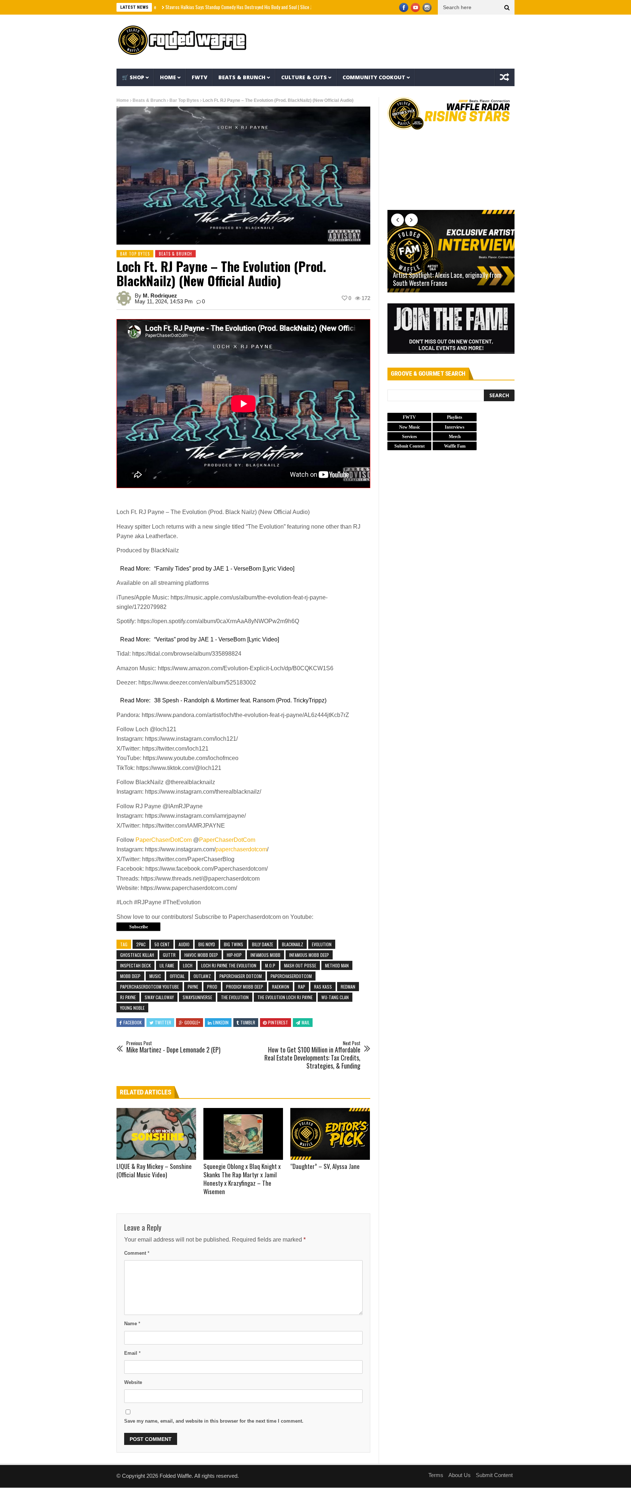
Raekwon (280, 986)
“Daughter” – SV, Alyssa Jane (325, 1166)
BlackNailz (292, 944)
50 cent (162, 944)
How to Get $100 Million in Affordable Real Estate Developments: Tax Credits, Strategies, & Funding (312, 1055)
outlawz (202, 976)
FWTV (199, 77)
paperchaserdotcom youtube (149, 986)
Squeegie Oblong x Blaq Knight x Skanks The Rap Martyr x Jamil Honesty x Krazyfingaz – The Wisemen (242, 1179)
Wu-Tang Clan (335, 997)
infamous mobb (265, 955)
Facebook (132, 1022)
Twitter (163, 1022)
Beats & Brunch (241, 77)
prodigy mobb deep (244, 986)
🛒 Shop (133, 77)
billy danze (262, 944)
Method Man (337, 965)
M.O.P (270, 965)
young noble (132, 1008)
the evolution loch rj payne (285, 997)
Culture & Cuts (304, 77)
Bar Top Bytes (184, 100)
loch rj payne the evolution (228, 965)
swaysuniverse (197, 997)
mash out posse (300, 965)
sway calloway (159, 997)
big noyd (206, 944)
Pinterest (278, 1022)
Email (132, 1353)
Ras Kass (323, 986)
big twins (233, 944)
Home (168, 77)
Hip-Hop (234, 955)
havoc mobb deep (201, 955)
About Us (459, 1475)
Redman (348, 986)
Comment (136, 1253)
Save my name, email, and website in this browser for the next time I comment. (213, 1421)
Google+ (192, 1022)
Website (133, 1382)
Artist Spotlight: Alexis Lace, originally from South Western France (447, 279)
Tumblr (247, 1022)
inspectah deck (135, 965)
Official (177, 976)
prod (212, 986)
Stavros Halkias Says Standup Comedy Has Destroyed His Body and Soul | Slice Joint (205, 7)
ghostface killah (137, 955)
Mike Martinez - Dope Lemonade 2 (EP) (173, 1047)
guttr (169, 955)
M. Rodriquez (160, 295)
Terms (435, 1475)
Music (155, 976)
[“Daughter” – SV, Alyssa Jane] (330, 1134)
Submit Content (494, 1475)
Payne (193, 986)
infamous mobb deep (309, 955)
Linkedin (221, 1022)
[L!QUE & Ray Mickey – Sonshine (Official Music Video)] (156, 1134)
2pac (141, 944)
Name (132, 1323)
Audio (184, 944)
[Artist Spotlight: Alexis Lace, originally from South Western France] (451, 251)
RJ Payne (128, 997)
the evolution (235, 997)
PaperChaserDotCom (163, 840)
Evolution (322, 944)
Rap (301, 986)
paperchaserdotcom (241, 849)
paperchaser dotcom (240, 976)
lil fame (167, 965)
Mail (306, 1022)
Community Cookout (374, 77)
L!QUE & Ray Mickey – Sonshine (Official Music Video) (154, 1170)
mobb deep (130, 976)
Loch (187, 965)
